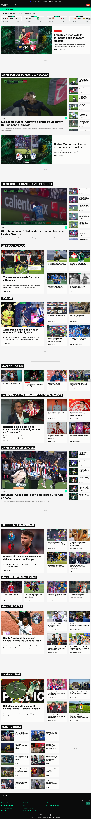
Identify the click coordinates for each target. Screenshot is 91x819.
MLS (48, 571)
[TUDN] (4, 5)
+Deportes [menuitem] (35, 5)
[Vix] (88, 5)
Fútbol (4, 291)
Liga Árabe (72, 571)
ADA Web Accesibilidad (6, 808)
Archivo (47, 802)
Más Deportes (73, 291)
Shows (34, 1)
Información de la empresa (7, 805)
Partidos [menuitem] (19, 5)
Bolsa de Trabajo (5, 810)
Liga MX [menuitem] (25, 5)
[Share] (66, 118)
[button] (34, 97)
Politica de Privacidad (6, 800)
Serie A (72, 600)
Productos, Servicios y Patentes (53, 800)
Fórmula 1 (50, 652)
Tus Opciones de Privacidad (52, 805)
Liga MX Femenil (74, 344)
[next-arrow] (89, 19)
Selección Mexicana (6, 388)
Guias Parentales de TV (28, 808)
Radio (56, 1)
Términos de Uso (5, 802)
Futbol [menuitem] (29, 5)
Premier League (74, 548)
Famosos (45, 1)
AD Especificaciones (28, 800)
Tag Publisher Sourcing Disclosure (31, 810)
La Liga (49, 548)
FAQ (24, 805)
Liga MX (49, 269)
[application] (34, 97)
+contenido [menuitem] (42, 5)
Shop (60, 1)
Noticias (39, 1)
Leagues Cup (51, 291)
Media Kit (25, 802)
